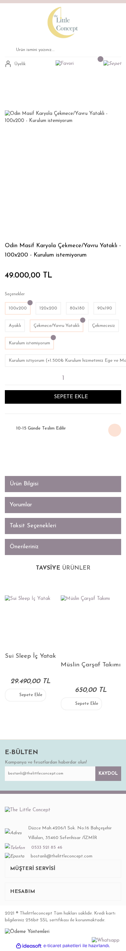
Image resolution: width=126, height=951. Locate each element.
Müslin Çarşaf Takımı (91, 665)
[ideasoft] (29, 946)
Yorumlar (21, 505)
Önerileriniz (24, 547)
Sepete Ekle (30, 695)
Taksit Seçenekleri (33, 526)
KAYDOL (108, 773)
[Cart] (112, 64)
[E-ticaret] (62, 946)
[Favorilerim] (65, 64)
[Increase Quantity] (118, 378)
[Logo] (63, 22)
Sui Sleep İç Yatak (30, 656)
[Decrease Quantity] (7, 378)
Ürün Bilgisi (24, 484)
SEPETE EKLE (71, 397)
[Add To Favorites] (8, 451)
